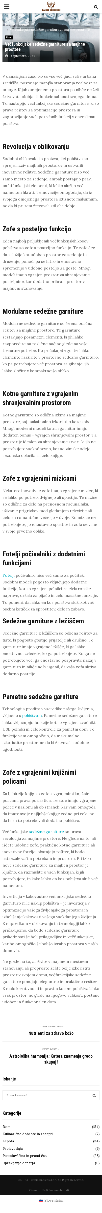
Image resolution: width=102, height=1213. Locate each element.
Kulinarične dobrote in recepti (27, 1134)
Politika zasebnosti (55, 1190)
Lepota (8, 1141)
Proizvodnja (12, 1148)
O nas (33, 1190)
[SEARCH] (94, 1095)
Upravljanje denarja (18, 1163)
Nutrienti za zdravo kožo (51, 1033)
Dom (9, 37)
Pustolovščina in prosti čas (24, 1155)
